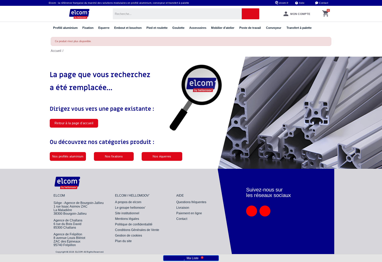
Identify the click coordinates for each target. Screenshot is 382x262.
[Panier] (325, 14)
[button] (74, 123)
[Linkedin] (251, 211)
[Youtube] (264, 211)
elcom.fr (283, 3)
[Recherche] (250, 13)
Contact (323, 3)
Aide (301, 3)
